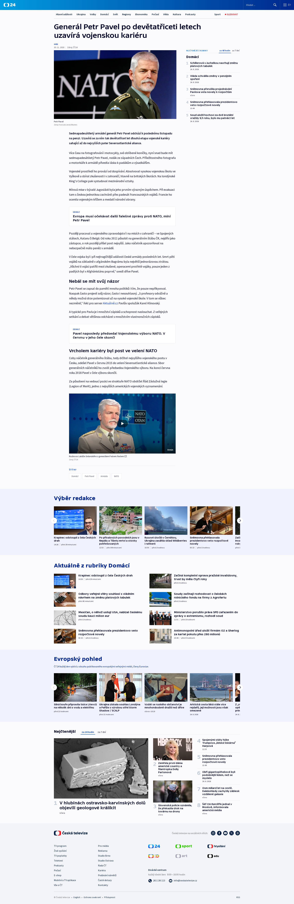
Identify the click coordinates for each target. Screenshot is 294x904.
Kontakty (103, 885)
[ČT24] (9, 5)
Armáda (104, 476)
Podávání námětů (107, 875)
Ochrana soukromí (92, 897)
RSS (238, 897)
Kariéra (102, 870)
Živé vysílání (60, 850)
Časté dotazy (105, 880)
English (77, 897)
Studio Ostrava (105, 860)
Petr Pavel (89, 476)
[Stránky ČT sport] (183, 846)
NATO (116, 476)
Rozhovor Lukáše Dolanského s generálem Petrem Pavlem (96, 456)
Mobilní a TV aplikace (65, 880)
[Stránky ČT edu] (213, 855)
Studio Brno (104, 855)
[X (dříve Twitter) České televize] (231, 833)
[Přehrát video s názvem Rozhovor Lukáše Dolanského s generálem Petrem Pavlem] (122, 423)
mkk (56, 44)
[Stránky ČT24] (154, 846)
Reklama (102, 850)
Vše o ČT (58, 885)
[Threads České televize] (237, 833)
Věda (166, 14)
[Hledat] (275, 5)
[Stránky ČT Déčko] (153, 855)
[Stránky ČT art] (181, 855)
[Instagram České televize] (213, 833)
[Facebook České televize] (219, 833)
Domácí (104, 14)
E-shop (57, 875)
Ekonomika (141, 14)
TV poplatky (60, 855)
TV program (60, 845)
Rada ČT (102, 865)
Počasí (155, 14)
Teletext (58, 860)
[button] (122, 424)
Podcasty (190, 14)
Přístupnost (109, 897)
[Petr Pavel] (115, 84)
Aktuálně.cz (110, 303)
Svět (115, 14)
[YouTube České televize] (225, 833)
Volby (93, 14)
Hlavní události (64, 14)
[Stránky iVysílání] (216, 846)
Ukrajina (81, 14)
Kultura (177, 14)
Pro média (103, 845)
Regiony (126, 14)
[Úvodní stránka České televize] (71, 833)
